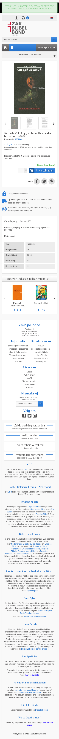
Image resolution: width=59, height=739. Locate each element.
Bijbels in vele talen (29, 534)
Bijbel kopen (32, 591)
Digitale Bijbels (29, 705)
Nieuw (41, 346)
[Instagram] (35, 416)
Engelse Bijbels (41, 358)
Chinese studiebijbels (31, 549)
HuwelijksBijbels (41, 352)
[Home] (5, 47)
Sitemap (18, 361)
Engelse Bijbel (42, 514)
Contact (29, 387)
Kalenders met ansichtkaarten (29, 682)
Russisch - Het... (41, 303)
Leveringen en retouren (18, 346)
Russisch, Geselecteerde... (17, 304)
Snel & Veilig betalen (18, 352)
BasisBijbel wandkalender (35, 617)
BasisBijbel (41, 361)
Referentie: (9, 139)
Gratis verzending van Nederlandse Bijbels (29, 571)
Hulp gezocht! (18, 358)
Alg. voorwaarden (29, 381)
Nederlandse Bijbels (20, 544)
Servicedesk (29, 384)
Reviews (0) (25, 221)
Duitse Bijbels (35, 544)
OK (54, 39)
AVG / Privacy (29, 375)
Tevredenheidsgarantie (18, 349)
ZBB (29, 464)
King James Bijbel (37, 509)
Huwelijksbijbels (24, 554)
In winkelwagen (44, 170)
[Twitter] (29, 416)
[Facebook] (24, 416)
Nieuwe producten (46, 47)
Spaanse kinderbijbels (27, 551)
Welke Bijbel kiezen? (29, 717)
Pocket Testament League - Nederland (29, 486)
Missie (29, 372)
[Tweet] (44, 182)
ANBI (29, 378)
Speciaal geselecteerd (40, 349)
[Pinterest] (51, 182)
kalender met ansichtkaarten (27, 690)
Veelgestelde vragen (18, 355)
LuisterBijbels (41, 355)
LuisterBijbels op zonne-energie (35, 649)
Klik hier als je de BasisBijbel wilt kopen (36, 612)
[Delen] (36, 182)
